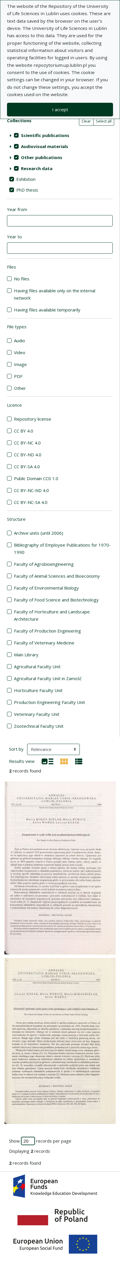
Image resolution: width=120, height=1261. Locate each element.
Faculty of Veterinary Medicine (44, 643)
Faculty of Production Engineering (47, 631)
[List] (47, 761)
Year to (14, 236)
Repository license (32, 419)
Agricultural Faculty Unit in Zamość (48, 678)
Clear (86, 121)
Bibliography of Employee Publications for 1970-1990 (62, 548)
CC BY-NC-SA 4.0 (30, 502)
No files (21, 279)
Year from (17, 209)
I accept (60, 109)
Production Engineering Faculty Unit (49, 702)
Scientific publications (45, 135)
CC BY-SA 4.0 (27, 466)
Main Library (26, 654)
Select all (104, 121)
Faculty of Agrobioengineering (44, 564)
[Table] (78, 761)
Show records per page (40, 1141)
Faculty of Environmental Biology (46, 588)
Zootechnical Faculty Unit (38, 726)
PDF (18, 376)
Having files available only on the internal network (54, 294)
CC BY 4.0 (23, 431)
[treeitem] (60, 135)
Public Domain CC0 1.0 (36, 478)
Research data (36, 168)
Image (20, 364)
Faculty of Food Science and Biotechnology (56, 600)
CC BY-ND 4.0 (27, 454)
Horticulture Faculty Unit (38, 690)
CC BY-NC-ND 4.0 (31, 490)
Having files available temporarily (47, 310)
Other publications (41, 157)
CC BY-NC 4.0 (27, 443)
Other (20, 388)
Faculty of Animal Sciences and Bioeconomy (57, 576)
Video (19, 352)
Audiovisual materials (44, 146)
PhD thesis (27, 190)
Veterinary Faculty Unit (36, 714)
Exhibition (26, 179)
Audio (19, 340)
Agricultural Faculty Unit (37, 666)
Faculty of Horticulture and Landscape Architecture (52, 615)
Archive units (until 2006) (38, 533)
